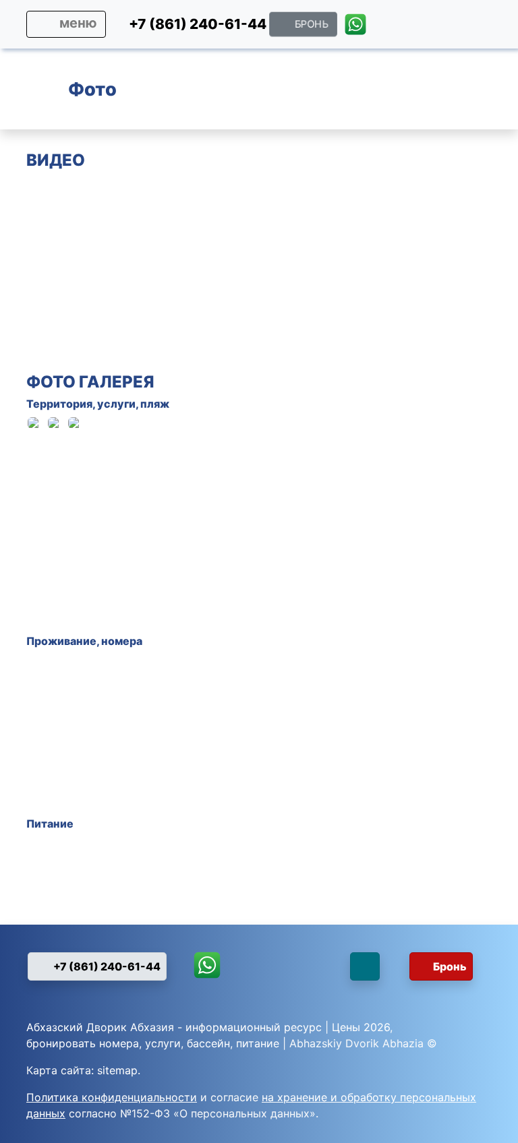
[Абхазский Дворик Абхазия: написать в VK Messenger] (456, 27)
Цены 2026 (361, 1027)
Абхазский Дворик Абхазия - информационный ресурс (174, 1027)
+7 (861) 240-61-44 (106, 966)
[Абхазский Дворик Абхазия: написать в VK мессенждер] (330, 972)
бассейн (208, 1043)
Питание (50, 823)
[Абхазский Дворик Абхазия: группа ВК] (483, 24)
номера (121, 641)
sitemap (117, 1070)
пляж (154, 403)
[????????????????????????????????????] (370, 443)
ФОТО (51, 382)
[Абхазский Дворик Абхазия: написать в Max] (389, 27)
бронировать (61, 1043)
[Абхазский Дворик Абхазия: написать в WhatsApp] (355, 27)
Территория (59, 403)
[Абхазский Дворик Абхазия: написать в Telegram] (422, 27)
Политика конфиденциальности (111, 1097)
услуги (116, 403)
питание (257, 1043)
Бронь (450, 966)
